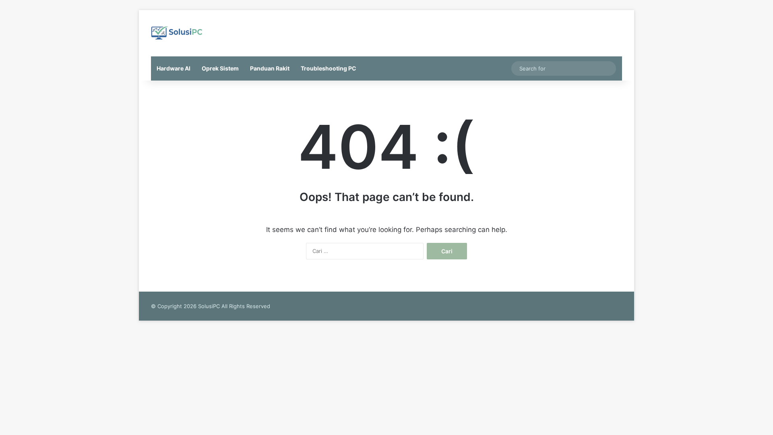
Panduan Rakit (269, 68)
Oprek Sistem (220, 68)
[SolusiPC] (177, 33)
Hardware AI (173, 68)
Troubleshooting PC (328, 68)
